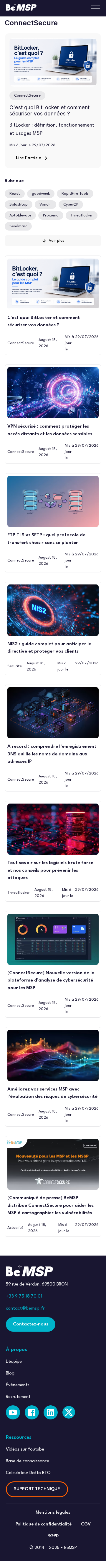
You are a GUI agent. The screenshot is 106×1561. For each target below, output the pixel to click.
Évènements (17, 1385)
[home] (21, 8)
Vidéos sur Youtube (25, 1449)
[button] (93, 8)
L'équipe (14, 1362)
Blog (10, 1373)
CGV (86, 1524)
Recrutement (18, 1397)
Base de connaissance (27, 1461)
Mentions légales (53, 1512)
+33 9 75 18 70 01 (24, 1296)
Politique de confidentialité (44, 1524)
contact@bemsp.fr (25, 1308)
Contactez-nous (30, 1324)
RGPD (53, 1536)
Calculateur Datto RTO (28, 1473)
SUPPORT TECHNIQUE (37, 1489)
